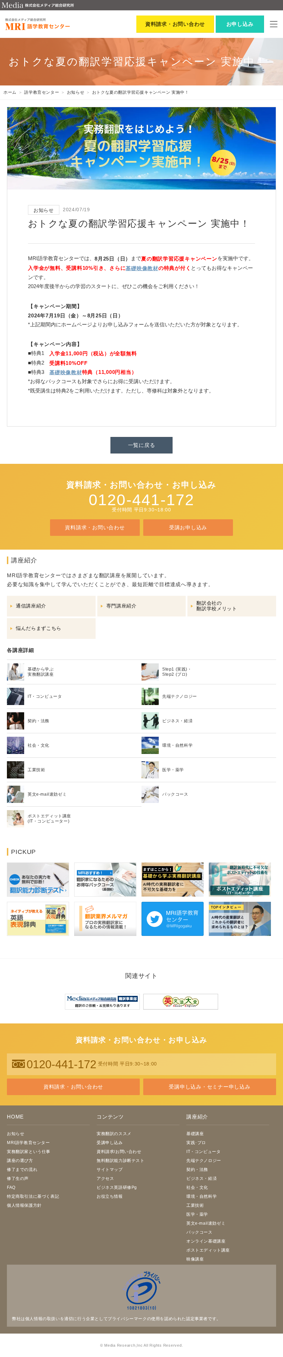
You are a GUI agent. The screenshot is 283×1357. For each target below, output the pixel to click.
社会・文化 (197, 1187)
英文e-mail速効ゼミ (205, 1223)
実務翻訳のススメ (114, 1133)
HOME (15, 1117)
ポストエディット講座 (208, 1250)
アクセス (105, 1178)
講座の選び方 (20, 1160)
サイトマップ (110, 1169)
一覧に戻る (141, 445)
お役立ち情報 (110, 1196)
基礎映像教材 (142, 268)
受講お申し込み (188, 527)
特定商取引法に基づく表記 (33, 1196)
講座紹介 (197, 1117)
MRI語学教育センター (28, 1142)
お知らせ (15, 1133)
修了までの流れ (22, 1169)
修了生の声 (18, 1178)
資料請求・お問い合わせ (95, 527)
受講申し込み (110, 1142)
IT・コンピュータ (203, 1151)
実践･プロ (196, 1142)
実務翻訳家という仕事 (28, 1151)
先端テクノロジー (203, 1160)
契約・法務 (197, 1169)
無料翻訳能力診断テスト (121, 1160)
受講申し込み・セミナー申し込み (209, 1087)
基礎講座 (195, 1133)
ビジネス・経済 (201, 1178)
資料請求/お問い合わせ (119, 1151)
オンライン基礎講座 (205, 1241)
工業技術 (195, 1205)
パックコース (199, 1232)
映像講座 (195, 1259)
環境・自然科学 (201, 1196)
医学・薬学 (197, 1214)
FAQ (11, 1187)
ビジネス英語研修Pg (117, 1187)
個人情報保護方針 (24, 1205)
